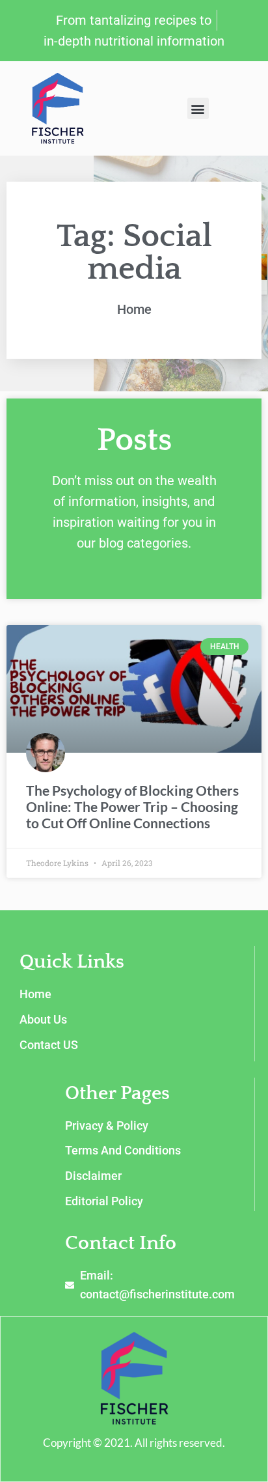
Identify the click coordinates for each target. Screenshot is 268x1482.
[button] (198, 108)
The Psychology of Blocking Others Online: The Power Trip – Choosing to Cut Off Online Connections (132, 806)
